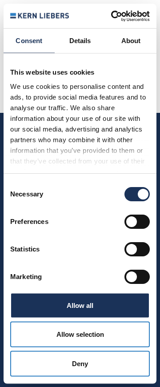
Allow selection (80, 334)
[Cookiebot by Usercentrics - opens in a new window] (113, 16)
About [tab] (131, 40)
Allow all (80, 305)
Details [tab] (80, 40)
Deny (80, 363)
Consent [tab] (29, 40)
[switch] (137, 222)
